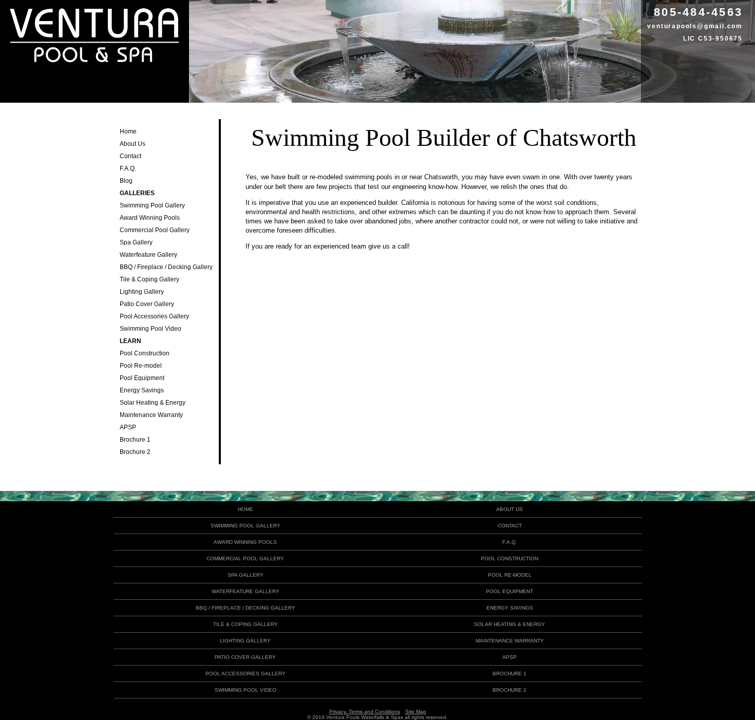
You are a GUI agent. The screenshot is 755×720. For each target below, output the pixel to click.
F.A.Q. (128, 168)
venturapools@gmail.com (695, 26)
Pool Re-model (141, 365)
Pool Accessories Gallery (154, 316)
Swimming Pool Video (150, 328)
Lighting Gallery (142, 291)
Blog (126, 180)
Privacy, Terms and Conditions (364, 711)
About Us (132, 143)
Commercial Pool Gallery (155, 230)
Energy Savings (142, 390)
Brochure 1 (135, 439)
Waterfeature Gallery (148, 254)
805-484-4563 (698, 12)
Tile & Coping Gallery (149, 279)
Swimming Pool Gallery (152, 205)
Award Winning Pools (150, 217)
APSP (128, 427)
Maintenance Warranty (151, 415)
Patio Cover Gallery (147, 304)
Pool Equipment (142, 378)
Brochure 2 (135, 452)
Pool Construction (144, 353)
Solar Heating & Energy (152, 402)
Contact (130, 156)
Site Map (415, 711)
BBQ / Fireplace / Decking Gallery (166, 267)
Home (128, 131)
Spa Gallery (136, 242)
